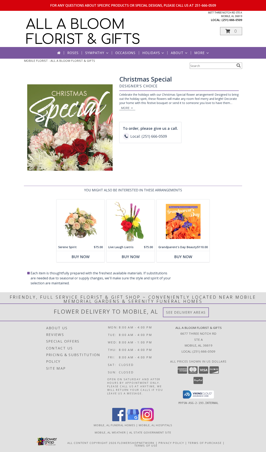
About (177, 53)
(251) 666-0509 (232, 20)
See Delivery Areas (186, 312)
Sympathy (94, 53)
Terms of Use (146, 445)
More (199, 53)
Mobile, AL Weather (110, 432)
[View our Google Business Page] (133, 420)
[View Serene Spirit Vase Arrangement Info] (81, 221)
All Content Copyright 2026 (91, 443)
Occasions (125, 53)
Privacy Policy (171, 443)
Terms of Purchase (205, 443)
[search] (238, 65)
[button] (231, 31)
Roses (72, 53)
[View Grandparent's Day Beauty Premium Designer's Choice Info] (183, 221)
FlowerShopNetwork (136, 443)
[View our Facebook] (119, 420)
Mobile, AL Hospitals (155, 425)
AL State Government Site (150, 432)
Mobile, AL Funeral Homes (114, 425)
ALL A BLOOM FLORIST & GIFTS (83, 32)
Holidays (151, 53)
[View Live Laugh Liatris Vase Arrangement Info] (131, 221)
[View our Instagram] (147, 420)
